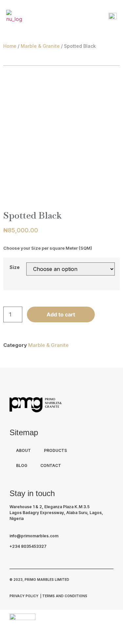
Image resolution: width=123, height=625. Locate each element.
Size (15, 267)
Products (55, 450)
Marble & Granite (40, 46)
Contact (50, 465)
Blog (21, 465)
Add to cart (61, 314)
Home (9, 46)
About (23, 450)
